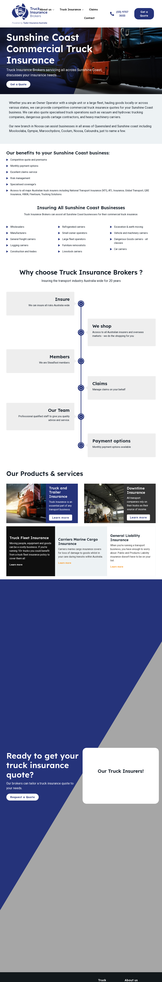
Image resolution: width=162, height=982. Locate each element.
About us (46, 9)
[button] (18, 84)
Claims (93, 9)
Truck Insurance (71, 9)
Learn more (15, 564)
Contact (89, 18)
